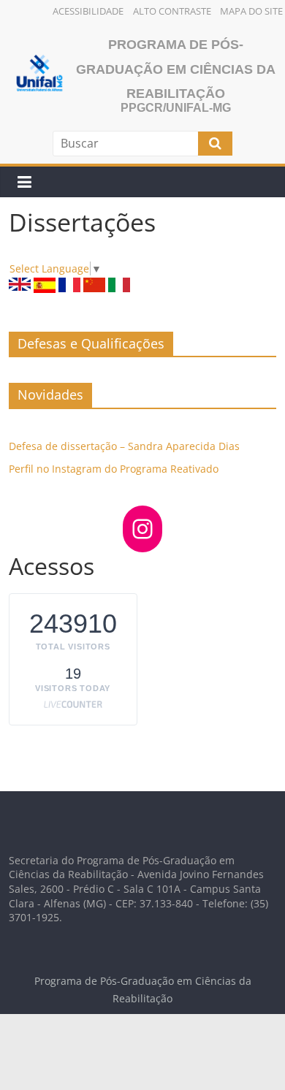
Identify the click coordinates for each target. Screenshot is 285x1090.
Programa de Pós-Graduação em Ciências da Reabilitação (176, 69)
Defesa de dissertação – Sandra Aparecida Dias (124, 446)
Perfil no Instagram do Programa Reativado (113, 469)
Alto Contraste (172, 11)
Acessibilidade (88, 11)
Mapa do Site (251, 11)
